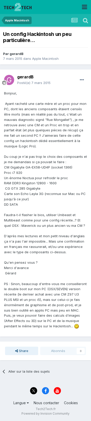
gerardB (17, 54)
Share (23, 351)
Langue (20, 403)
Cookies (71, 403)
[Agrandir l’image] (76, 326)
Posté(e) (34, 83)
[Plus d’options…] (82, 80)
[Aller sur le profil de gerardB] (9, 80)
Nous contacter (46, 403)
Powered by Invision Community (45, 413)
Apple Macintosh (45, 59)
